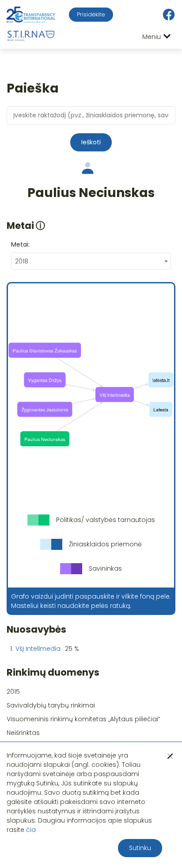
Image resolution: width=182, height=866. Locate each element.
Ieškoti (91, 142)
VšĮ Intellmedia (38, 648)
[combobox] (91, 261)
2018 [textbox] (21, 261)
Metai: (20, 244)
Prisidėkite (91, 14)
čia (31, 829)
